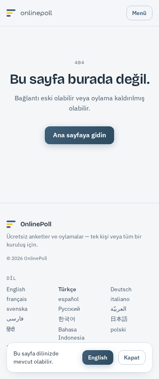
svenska (17, 308)
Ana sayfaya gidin (79, 135)
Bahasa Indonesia (71, 333)
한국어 (66, 319)
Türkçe (67, 289)
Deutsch (121, 289)
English (16, 289)
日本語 (119, 319)
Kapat (131, 357)
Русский (69, 308)
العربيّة (118, 308)
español (68, 299)
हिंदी (11, 329)
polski (118, 329)
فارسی (15, 318)
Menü (139, 13)
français (17, 299)
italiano (120, 299)
